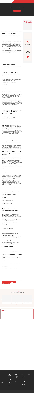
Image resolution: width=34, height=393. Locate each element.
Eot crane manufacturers (5, 283)
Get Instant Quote (16, 10)
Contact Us (10, 383)
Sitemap (10, 385)
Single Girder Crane (23, 377)
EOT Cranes (23, 381)
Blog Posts (10, 382)
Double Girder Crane (23, 379)
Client (10, 379)
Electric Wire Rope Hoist (16, 377)
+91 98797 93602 (31, 375)
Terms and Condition (7, 391)
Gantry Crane (23, 384)
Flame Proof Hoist (16, 379)
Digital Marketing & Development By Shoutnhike (28, 391)
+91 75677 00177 (31, 376)
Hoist (15, 381)
